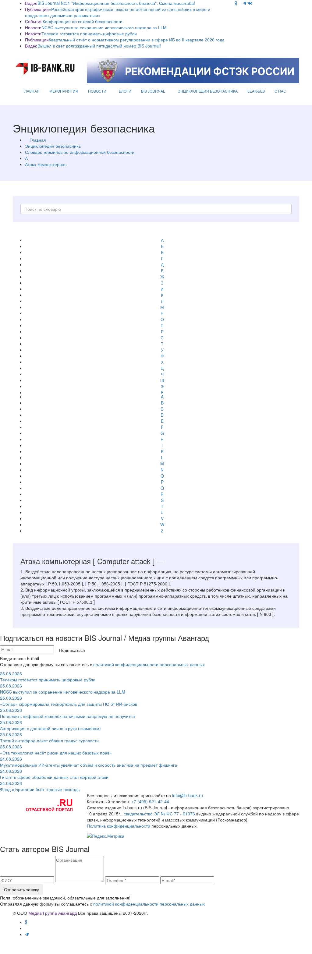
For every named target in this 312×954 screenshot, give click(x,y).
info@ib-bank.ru (187, 795)
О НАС (280, 91)
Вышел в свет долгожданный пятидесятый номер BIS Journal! (99, 46)
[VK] (249, 3)
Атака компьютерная (46, 164)
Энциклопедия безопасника (53, 146)
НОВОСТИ (97, 91)
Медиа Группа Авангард (52, 913)
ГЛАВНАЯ (31, 91)
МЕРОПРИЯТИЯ (63, 91)
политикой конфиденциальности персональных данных (149, 664)
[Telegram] (244, 3)
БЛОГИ (125, 91)
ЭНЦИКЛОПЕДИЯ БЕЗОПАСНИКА (208, 91)
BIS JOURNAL (153, 91)
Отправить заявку (21, 889)
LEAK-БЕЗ (256, 91)
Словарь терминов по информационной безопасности (79, 152)
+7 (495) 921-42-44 (150, 801)
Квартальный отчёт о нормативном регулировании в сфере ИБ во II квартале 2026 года (137, 40)
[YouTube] (239, 3)
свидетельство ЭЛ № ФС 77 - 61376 (159, 814)
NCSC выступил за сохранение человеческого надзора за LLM (104, 27)
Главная (38, 140)
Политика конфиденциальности (118, 826)
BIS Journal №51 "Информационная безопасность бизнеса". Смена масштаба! (116, 3)
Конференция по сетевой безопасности (82, 21)
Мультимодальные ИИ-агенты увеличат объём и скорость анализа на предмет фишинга (88, 762)
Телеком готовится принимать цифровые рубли (89, 33)
